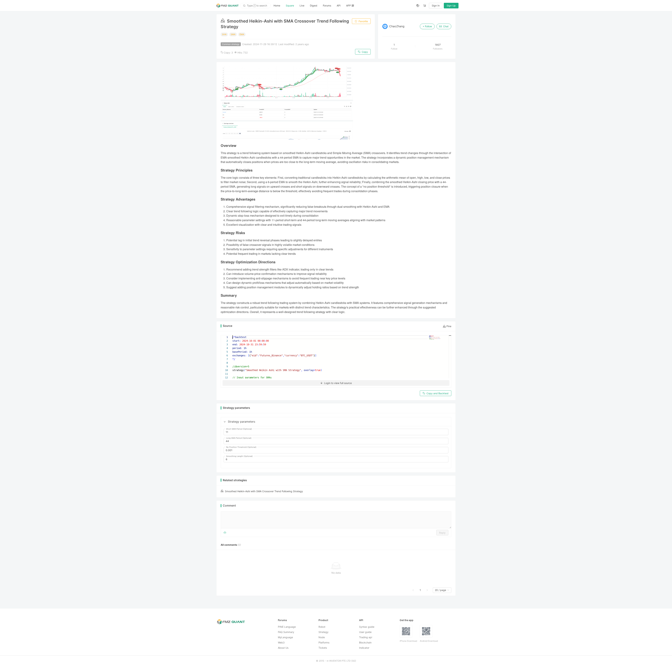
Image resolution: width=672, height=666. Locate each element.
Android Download (429, 641)
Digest (313, 5)
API (339, 5)
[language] (418, 5)
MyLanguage (285, 637)
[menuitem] (277, 6)
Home (277, 5)
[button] (225, 422)
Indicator (364, 647)
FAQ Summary (286, 632)
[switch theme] (425, 5)
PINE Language (287, 626)
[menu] (342, 5)
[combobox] (440, 590)
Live (302, 5)
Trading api (365, 637)
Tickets (322, 647)
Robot (321, 626)
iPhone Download (408, 641)
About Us (283, 647)
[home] (227, 5)
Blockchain (365, 642)
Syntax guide (366, 626)
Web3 (281, 642)
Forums (327, 5)
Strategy (323, 632)
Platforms (323, 642)
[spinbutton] (336, 432)
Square (290, 5)
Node (321, 637)
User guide (365, 632)
